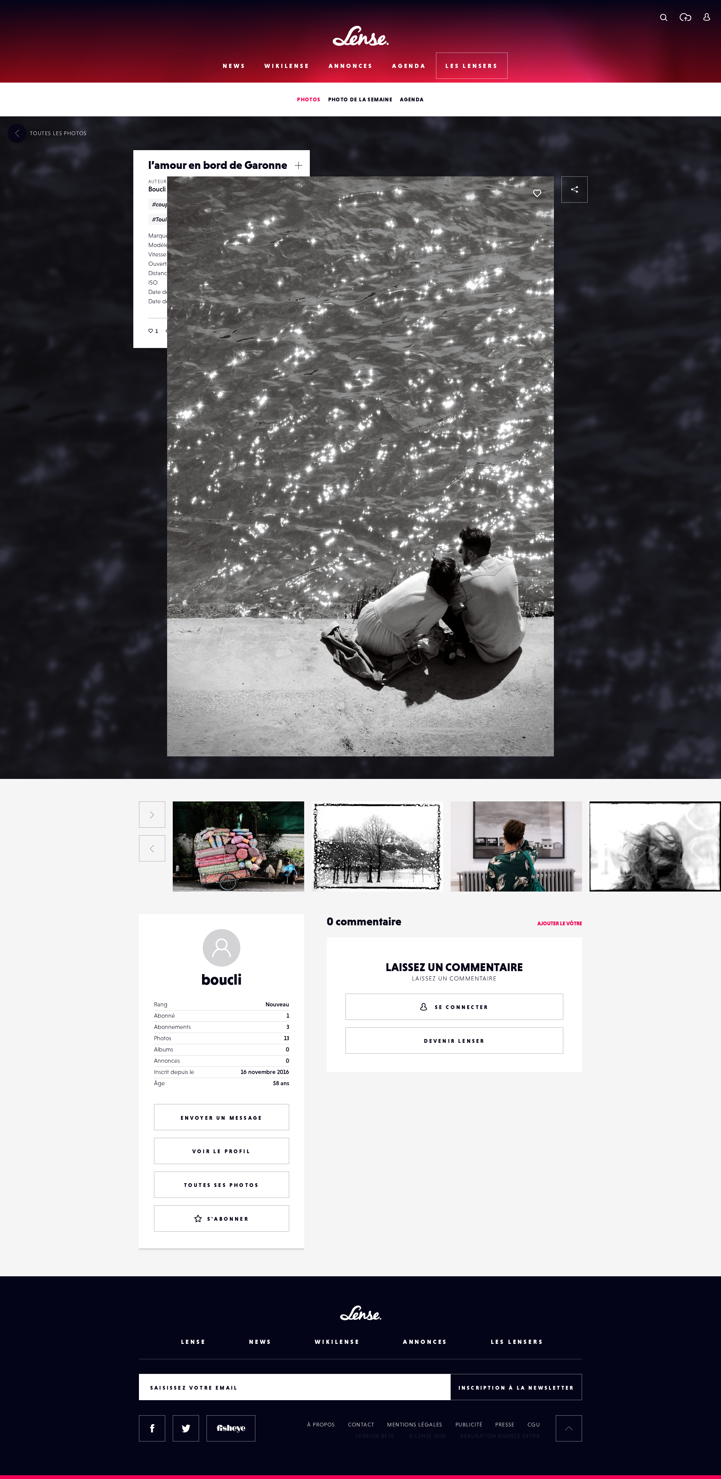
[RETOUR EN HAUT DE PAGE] (569, 1428)
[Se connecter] (706, 17)
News (234, 65)
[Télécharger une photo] (685, 17)
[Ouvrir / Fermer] (298, 165)
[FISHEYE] (231, 1428)
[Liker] (537, 193)
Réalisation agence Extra (500, 1436)
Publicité (469, 1425)
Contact (361, 1425)
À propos (321, 1425)
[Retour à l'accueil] (361, 36)
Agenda (409, 65)
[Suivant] (152, 814)
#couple (163, 204)
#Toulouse (165, 219)
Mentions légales (414, 1425)
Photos (308, 99)
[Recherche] (663, 17)
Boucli (157, 189)
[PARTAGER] (574, 189)
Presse (504, 1425)
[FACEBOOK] (152, 1428)
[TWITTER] (186, 1428)
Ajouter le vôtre (559, 923)
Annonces (351, 65)
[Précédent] (152, 848)
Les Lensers (471, 65)
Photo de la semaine (360, 99)
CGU (534, 1425)
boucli (221, 979)
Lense (193, 1341)
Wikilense (286, 65)
